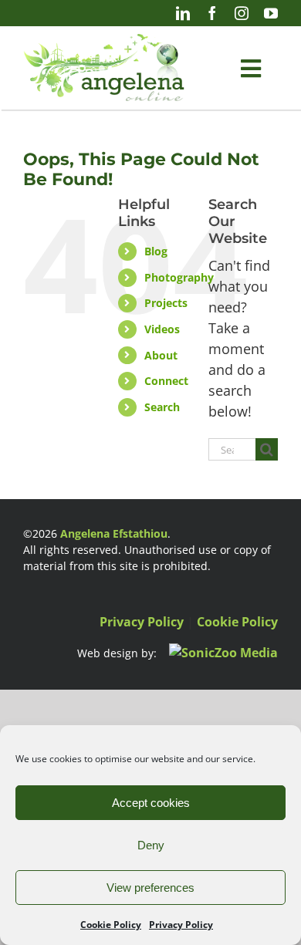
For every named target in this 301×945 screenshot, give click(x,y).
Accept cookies (151, 802)
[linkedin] (183, 13)
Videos (162, 329)
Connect (166, 380)
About (161, 355)
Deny (150, 845)
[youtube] (271, 13)
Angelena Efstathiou (113, 533)
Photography (179, 277)
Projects (166, 302)
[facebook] (212, 13)
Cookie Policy (110, 924)
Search (162, 407)
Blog (155, 251)
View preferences (150, 887)
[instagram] (242, 13)
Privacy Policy (181, 924)
